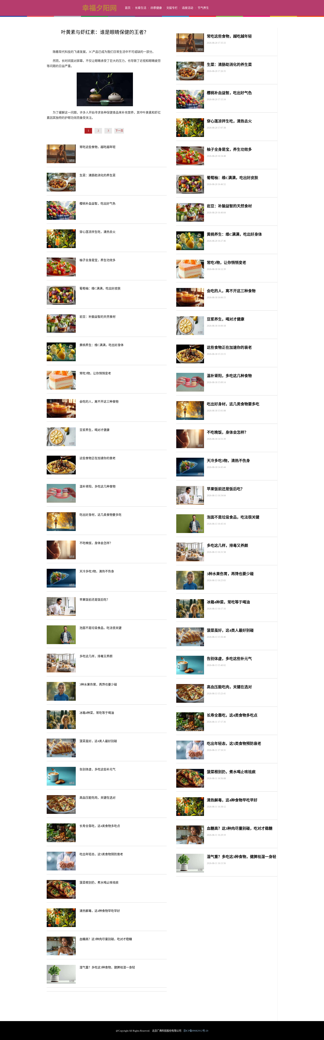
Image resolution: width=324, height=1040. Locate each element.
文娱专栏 (172, 7)
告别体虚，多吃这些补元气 (98, 769)
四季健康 (156, 7)
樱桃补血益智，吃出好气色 (98, 203)
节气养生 (203, 7)
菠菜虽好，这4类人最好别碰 (98, 741)
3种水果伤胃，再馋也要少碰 (98, 684)
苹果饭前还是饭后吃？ (95, 599)
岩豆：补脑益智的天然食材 (98, 316)
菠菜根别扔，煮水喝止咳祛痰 (99, 882)
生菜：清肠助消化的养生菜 (98, 175)
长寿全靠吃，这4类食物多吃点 (100, 826)
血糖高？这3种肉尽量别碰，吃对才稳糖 (106, 939)
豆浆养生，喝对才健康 (95, 429)
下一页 (119, 130)
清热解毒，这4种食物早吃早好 (100, 910)
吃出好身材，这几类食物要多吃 (101, 514)
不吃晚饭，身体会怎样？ (96, 543)
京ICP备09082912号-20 (195, 1030)
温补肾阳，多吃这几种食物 (98, 486)
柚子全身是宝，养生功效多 (98, 260)
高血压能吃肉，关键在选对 (98, 797)
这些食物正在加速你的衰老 (98, 458)
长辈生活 (140, 7)
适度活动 (187, 7)
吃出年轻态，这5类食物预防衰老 (101, 854)
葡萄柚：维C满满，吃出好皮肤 (100, 288)
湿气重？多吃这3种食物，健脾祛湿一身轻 (107, 967)
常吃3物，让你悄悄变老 (95, 373)
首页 (127, 7)
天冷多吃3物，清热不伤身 (97, 571)
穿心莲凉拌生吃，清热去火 (98, 231)
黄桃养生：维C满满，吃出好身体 (102, 345)
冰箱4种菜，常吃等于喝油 (97, 712)
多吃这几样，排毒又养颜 (96, 656)
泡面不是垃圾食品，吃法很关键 (101, 628)
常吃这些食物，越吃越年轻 (98, 147)
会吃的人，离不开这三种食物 (99, 401)
